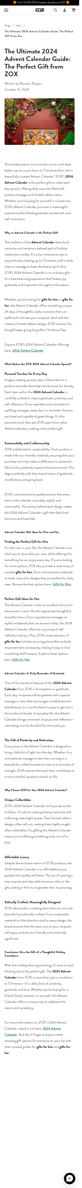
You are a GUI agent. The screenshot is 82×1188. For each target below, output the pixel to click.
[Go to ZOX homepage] (39, 10)
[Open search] (55, 10)
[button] (69, 1178)
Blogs (7, 26)
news (18, 26)
